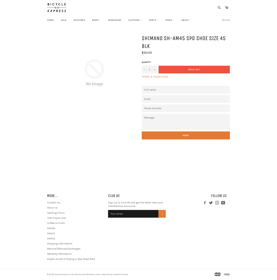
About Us (52, 207)
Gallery (51, 238)
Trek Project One (56, 217)
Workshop (114, 20)
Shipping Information (59, 243)
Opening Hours (56, 212)
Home (50, 20)
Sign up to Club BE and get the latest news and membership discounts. (135, 204)
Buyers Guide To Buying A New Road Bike (71, 258)
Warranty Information (59, 253)
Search (51, 233)
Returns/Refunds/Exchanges (63, 248)
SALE (63, 20)
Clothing (134, 20)
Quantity (146, 62)
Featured (79, 20)
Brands (51, 228)
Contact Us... (54, 202)
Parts (153, 20)
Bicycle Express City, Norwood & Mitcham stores (78, 274)
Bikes (96, 20)
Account (226, 20)
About (185, 20)
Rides (169, 20)
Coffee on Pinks (56, 223)
